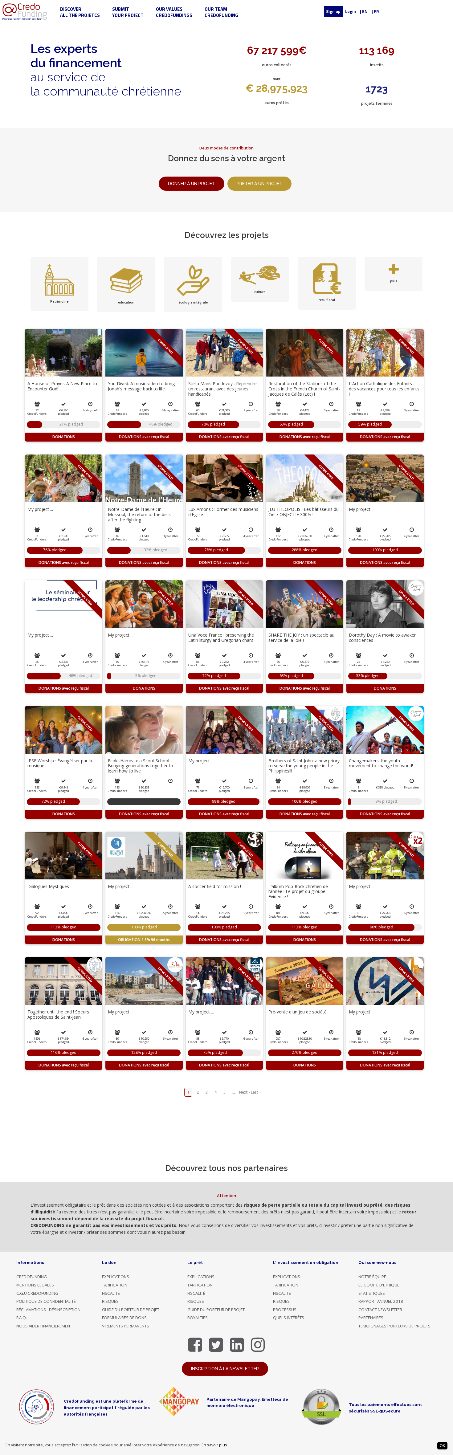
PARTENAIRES (370, 1317)
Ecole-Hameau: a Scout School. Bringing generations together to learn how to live (140, 766)
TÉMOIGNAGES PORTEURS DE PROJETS (394, 1326)
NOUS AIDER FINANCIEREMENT (44, 1326)
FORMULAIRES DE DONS (124, 1317)
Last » (256, 1092)
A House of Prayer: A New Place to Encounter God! (62, 386)
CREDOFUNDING (31, 1276)
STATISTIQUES (371, 1293)
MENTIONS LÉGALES (35, 1285)
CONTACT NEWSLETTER (380, 1309)
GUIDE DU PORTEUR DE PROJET (130, 1309)
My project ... (40, 509)
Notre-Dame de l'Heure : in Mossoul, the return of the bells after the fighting (139, 514)
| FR (375, 11)
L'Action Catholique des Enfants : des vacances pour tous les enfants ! (384, 389)
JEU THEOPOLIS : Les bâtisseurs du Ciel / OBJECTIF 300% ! (303, 511)
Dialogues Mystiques (48, 886)
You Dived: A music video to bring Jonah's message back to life (141, 386)
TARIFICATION (114, 1285)
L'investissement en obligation (305, 1262)
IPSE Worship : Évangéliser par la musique (59, 763)
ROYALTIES (197, 1317)
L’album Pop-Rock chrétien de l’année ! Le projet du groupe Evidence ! (298, 891)
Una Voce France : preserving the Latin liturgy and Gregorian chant (221, 637)
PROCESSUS (284, 1309)
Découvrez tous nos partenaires (226, 1168)
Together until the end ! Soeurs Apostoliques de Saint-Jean (58, 1014)
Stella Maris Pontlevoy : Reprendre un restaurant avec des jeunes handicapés (222, 389)
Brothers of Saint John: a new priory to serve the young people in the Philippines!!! (304, 766)
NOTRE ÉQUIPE (372, 1276)
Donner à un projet (191, 183)
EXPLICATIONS (115, 1276)
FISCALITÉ (111, 1293)
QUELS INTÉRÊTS (288, 1317)
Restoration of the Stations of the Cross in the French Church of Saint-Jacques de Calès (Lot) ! (304, 389)
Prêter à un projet (259, 183)
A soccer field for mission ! (214, 886)
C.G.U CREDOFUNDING (37, 1293)
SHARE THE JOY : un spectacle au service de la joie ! (301, 637)
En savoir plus (214, 1445)
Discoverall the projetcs (80, 12)
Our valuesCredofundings (174, 12)
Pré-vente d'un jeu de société (297, 1012)
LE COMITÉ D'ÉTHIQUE (378, 1285)
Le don (109, 1262)
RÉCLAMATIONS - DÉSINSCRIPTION (48, 1309)
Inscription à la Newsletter (225, 1368)
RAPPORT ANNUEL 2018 (380, 1301)
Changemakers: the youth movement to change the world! (381, 763)
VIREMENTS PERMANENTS (125, 1326)
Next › (244, 1092)
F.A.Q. (21, 1317)
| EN (364, 11)
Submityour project (128, 12)
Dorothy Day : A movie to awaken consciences (383, 637)
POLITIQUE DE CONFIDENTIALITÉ (46, 1301)
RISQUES (110, 1301)
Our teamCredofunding (221, 12)
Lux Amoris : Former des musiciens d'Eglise (223, 511)
